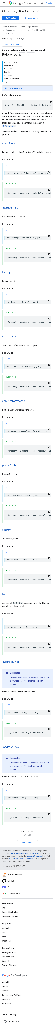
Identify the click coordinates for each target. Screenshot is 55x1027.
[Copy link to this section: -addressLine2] (22, 747)
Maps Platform (31, 3)
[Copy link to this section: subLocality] (18, 336)
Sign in (49, 3)
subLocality (9, 336)
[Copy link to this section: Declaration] (16, 159)
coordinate (8, 143)
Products (13, 27)
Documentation (11, 30)
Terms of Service (9, 965)
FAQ (4, 908)
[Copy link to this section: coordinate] (18, 143)
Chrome (5, 986)
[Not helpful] (23, 39)
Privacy (13, 1014)
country (6, 530)
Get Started (10, 18)
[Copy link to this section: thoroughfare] (21, 208)
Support (5, 961)
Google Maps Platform (29, 27)
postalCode (9, 465)
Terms (5, 1014)
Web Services (7, 941)
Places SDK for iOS (10, 916)
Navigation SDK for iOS (25, 11)
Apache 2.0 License (34, 856)
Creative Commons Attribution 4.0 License (26, 853)
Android (5, 928)
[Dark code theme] (51, 102)
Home (4, 27)
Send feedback (12, 44)
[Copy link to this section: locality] (13, 272)
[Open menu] (4, 3)
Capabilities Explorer (10, 912)
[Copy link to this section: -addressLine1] (21, 662)
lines (4, 594)
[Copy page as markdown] (28, 55)
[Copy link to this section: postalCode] (19, 465)
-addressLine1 (10, 662)
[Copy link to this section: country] (14, 530)
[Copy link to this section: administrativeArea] (27, 401)
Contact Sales (8, 957)
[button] (27, 88)
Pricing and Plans (9, 952)
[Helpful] (19, 39)
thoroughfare (10, 207)
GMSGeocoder (9, 126)
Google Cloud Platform (11, 995)
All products (7, 1004)
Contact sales (31, 18)
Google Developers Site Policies (20, 859)
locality (6, 272)
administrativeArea (13, 401)
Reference (9, 33)
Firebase (5, 991)
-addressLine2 (10, 747)
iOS (4, 11)
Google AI (6, 999)
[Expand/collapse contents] (16, 62)
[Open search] (42, 3)
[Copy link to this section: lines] (10, 594)
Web (4, 937)
